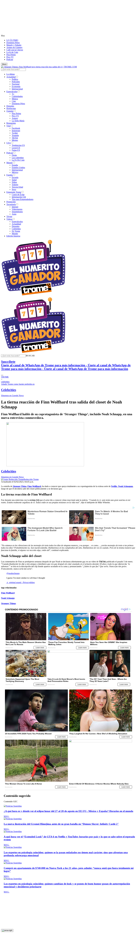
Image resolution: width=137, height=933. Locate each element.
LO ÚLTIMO (12, 40)
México (15, 172)
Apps (14, 214)
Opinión (9, 111)
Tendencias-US (18, 145)
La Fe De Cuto (18, 160)
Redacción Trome (31, 479)
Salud (14, 180)
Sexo (14, 189)
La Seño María (18, 121)
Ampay (15, 118)
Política (15, 79)
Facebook (16, 128)
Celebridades (17, 96)
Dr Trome (16, 231)
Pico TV (10, 57)
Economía (16, 86)
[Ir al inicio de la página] (7, 930)
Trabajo (15, 184)
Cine (14, 101)
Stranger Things (8, 603)
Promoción (11, 202)
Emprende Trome (13, 192)
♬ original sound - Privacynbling (20, 582)
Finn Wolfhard (8, 593)
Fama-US (16, 150)
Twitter (15, 133)
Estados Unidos (18, 167)
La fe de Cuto (12, 52)
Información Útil (19, 197)
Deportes (10, 106)
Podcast (9, 59)
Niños (14, 182)
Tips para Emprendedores (22, 199)
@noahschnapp (13, 573)
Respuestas (11, 123)
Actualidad (11, 77)
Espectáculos (11, 91)
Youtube (15, 135)
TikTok (15, 138)
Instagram (16, 130)
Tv (13, 94)
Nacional (15, 84)
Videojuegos (17, 209)
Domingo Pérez (13, 42)
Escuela (15, 177)
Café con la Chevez (14, 50)
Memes (15, 140)
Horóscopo (11, 108)
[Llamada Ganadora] (33, 295)
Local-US (16, 148)
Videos (9, 219)
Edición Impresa (13, 236)
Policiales (16, 82)
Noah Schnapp (8, 598)
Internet (15, 207)
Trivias (9, 216)
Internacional (17, 89)
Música (15, 99)
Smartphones (17, 211)
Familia (9, 175)
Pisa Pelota (11, 54)
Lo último (10, 74)
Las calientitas (18, 157)
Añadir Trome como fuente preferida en (18, 384)
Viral (8, 126)
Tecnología (11, 204)
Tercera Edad (17, 187)
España (15, 165)
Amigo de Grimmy (14, 47)
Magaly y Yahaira (13, 45)
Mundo (9, 163)
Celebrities (16, 229)
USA (8, 143)
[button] (30, 356)
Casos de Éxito (18, 194)
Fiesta (14, 155)
